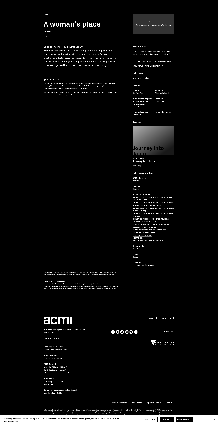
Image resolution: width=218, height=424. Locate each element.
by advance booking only (68, 390)
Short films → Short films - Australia (149, 240)
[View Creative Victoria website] (162, 343)
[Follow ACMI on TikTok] (122, 332)
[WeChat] (131, 332)
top (167, 318)
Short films (138, 238)
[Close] (214, 419)
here (85, 92)
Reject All (166, 419)
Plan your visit (49, 333)
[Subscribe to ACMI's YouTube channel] (117, 332)
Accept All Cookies (184, 419)
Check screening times (53, 358)
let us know (74, 95)
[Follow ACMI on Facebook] (113, 332)
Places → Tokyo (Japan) (142, 235)
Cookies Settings (149, 419)
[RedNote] (136, 332)
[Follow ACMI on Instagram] (127, 332)
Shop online (48, 384)
